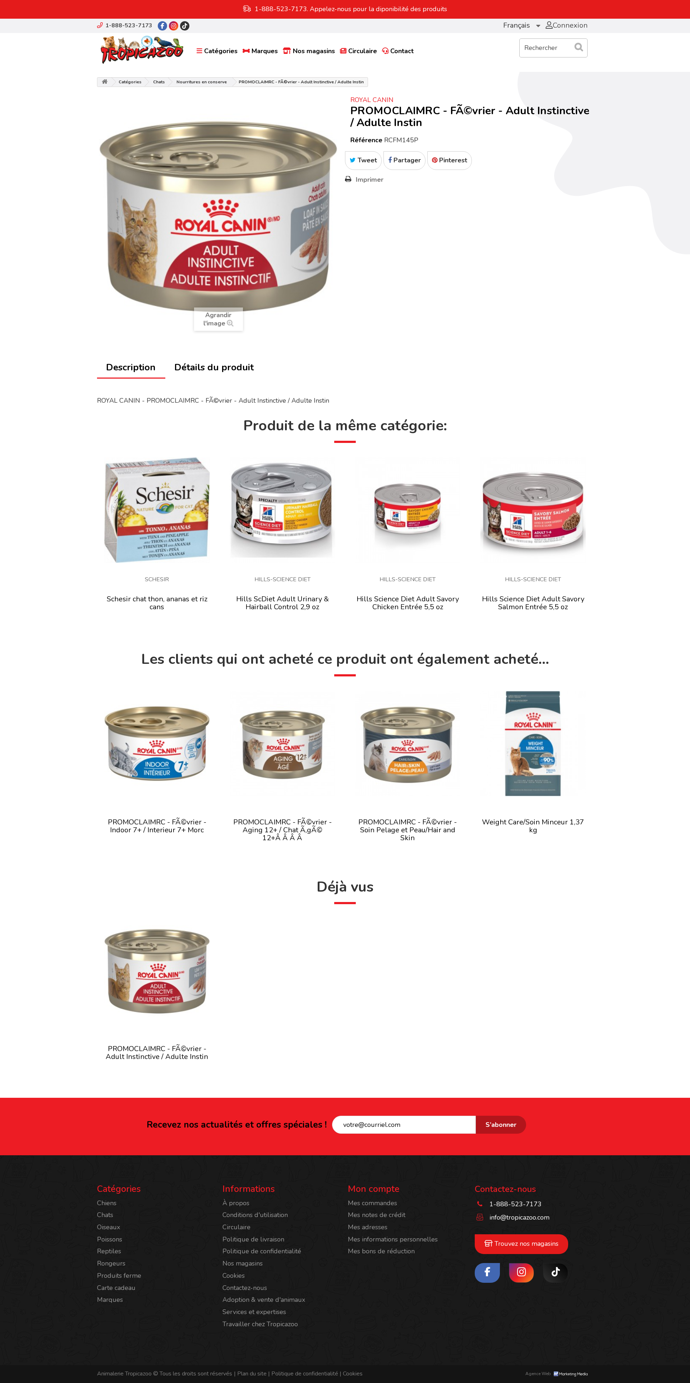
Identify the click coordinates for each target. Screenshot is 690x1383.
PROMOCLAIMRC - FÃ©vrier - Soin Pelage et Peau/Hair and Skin (407, 830)
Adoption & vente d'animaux (263, 1299)
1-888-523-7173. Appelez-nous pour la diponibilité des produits (351, 9)
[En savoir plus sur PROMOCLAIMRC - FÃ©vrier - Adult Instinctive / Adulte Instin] (157, 971)
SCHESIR (157, 579)
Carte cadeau (116, 1287)
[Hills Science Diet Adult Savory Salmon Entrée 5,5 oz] (533, 510)
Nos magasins (314, 51)
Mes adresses (367, 1227)
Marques (265, 51)
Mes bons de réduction (381, 1251)
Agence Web (538, 1374)
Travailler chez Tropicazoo (260, 1324)
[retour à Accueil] (104, 82)
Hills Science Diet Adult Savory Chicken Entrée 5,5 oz (407, 603)
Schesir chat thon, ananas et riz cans (157, 603)
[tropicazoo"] (162, 26)
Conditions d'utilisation (255, 1215)
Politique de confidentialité (261, 1251)
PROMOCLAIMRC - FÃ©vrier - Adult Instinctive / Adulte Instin (157, 1052)
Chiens (106, 1203)
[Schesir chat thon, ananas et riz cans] (157, 510)
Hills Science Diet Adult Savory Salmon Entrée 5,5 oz (533, 603)
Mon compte (374, 1189)
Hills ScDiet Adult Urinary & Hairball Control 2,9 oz (282, 603)
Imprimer (369, 180)
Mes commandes (372, 1203)
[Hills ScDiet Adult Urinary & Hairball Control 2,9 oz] (282, 510)
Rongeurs (111, 1263)
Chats (159, 82)
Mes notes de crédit (376, 1215)
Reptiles (109, 1251)
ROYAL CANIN (372, 100)
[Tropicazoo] (142, 50)
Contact (402, 51)
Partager (406, 160)
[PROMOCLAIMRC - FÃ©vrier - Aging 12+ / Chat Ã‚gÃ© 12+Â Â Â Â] (282, 743)
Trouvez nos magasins (525, 1243)
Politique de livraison (253, 1239)
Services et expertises (254, 1312)
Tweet (366, 160)
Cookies (233, 1275)
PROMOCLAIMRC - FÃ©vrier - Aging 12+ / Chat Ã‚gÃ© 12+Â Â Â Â (282, 830)
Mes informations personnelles (393, 1239)
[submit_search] (579, 47)
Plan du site (250, 1374)
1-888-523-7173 (128, 25)
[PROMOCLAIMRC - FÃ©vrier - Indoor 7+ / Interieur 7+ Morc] (157, 743)
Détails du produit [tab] (214, 367)
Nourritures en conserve (201, 82)
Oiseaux (108, 1227)
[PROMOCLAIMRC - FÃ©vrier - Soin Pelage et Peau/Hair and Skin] (408, 743)
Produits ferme (119, 1275)
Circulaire (362, 51)
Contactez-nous (244, 1287)
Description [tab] (131, 367)
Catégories (221, 51)
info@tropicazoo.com (519, 1217)
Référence (366, 140)
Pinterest (452, 160)
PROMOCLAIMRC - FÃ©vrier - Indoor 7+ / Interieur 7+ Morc (157, 826)
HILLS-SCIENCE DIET (282, 579)
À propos (235, 1203)
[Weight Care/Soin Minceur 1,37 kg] (533, 743)
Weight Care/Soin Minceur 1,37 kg (533, 826)
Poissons (109, 1239)
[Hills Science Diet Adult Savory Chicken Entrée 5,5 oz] (408, 510)
